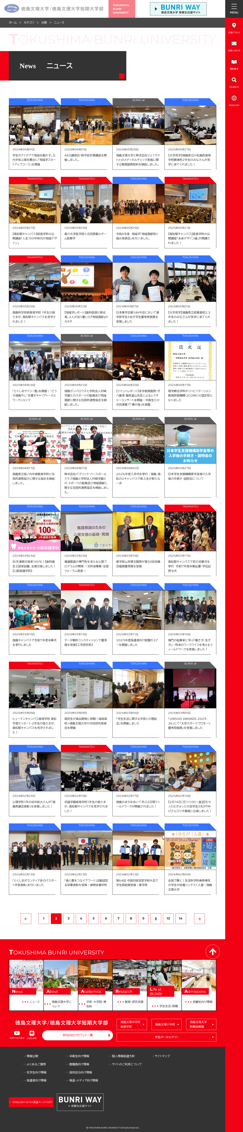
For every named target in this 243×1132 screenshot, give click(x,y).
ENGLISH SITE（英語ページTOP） (32, 1102)
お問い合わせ (234, 50)
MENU (234, 12)
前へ (26, 918)
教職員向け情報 (79, 1064)
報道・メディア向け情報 (83, 1080)
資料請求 (234, 69)
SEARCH (234, 87)
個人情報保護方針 (123, 1056)
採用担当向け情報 (80, 1072)
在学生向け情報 (36, 1072)
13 (168, 918)
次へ (199, 918)
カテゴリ (29, 22)
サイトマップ (162, 1056)
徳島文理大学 (198, 1024)
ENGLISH (234, 105)
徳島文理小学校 (165, 1024)
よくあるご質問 (36, 1064)
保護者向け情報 (36, 1080)
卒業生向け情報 (79, 1056)
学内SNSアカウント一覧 (77, 1035)
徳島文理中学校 (130, 1024)
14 (181, 918)
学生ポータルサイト (166, 1037)
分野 (44, 22)
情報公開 (32, 1056)
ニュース (59, 22)
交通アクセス (234, 32)
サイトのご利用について (127, 1064)
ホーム (13, 22)
